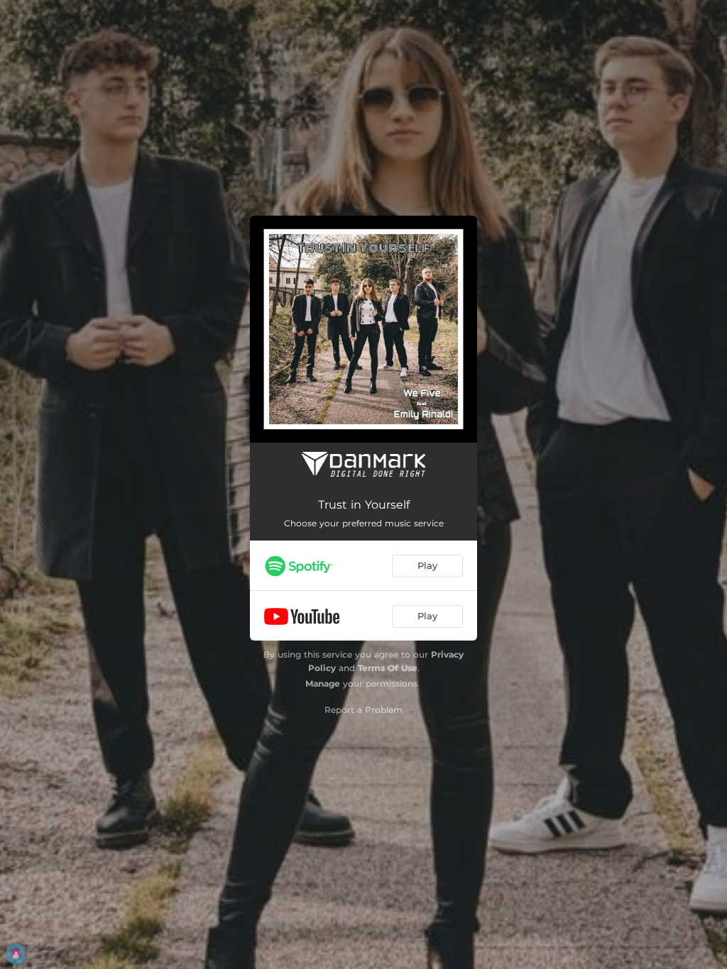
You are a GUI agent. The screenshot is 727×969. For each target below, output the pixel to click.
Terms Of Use (387, 668)
